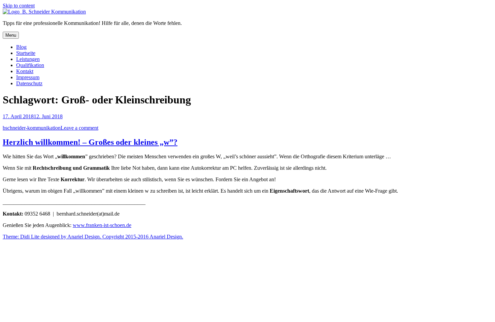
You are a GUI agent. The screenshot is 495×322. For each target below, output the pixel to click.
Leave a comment (79, 128)
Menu (10, 35)
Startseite (25, 53)
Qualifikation (30, 65)
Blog (21, 47)
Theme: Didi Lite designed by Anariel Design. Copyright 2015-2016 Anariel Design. (93, 236)
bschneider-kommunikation (32, 128)
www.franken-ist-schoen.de (102, 225)
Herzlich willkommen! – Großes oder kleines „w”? (90, 142)
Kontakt (24, 71)
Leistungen (28, 59)
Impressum (27, 77)
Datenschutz (29, 83)
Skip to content (19, 5)
